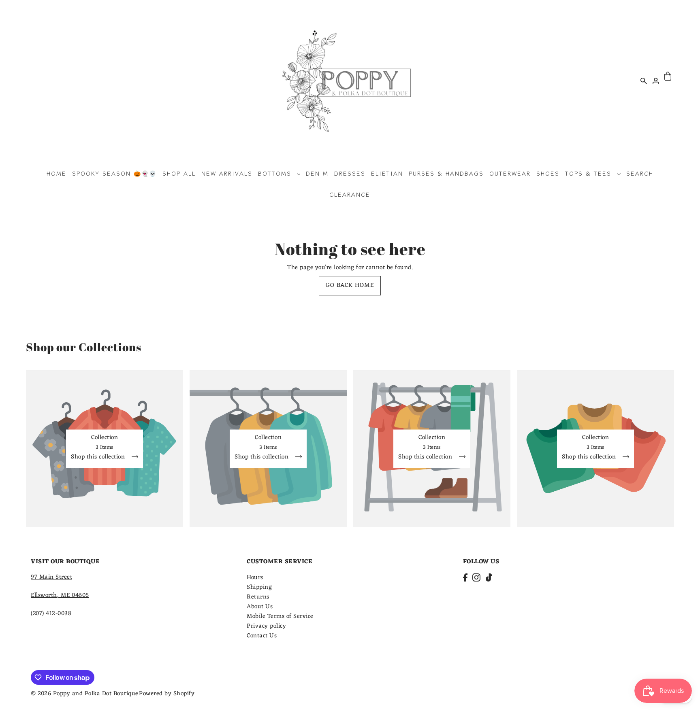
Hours (255, 577)
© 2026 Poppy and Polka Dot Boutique (85, 693)
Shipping (259, 587)
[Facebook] (465, 577)
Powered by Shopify (166, 693)
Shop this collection (99, 458)
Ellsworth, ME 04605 (60, 595)
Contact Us (262, 635)
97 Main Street (51, 577)
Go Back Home (350, 285)
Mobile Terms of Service (280, 616)
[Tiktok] (489, 577)
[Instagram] (476, 577)
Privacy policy (266, 626)
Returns (258, 597)
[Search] (644, 80)
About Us (260, 606)
